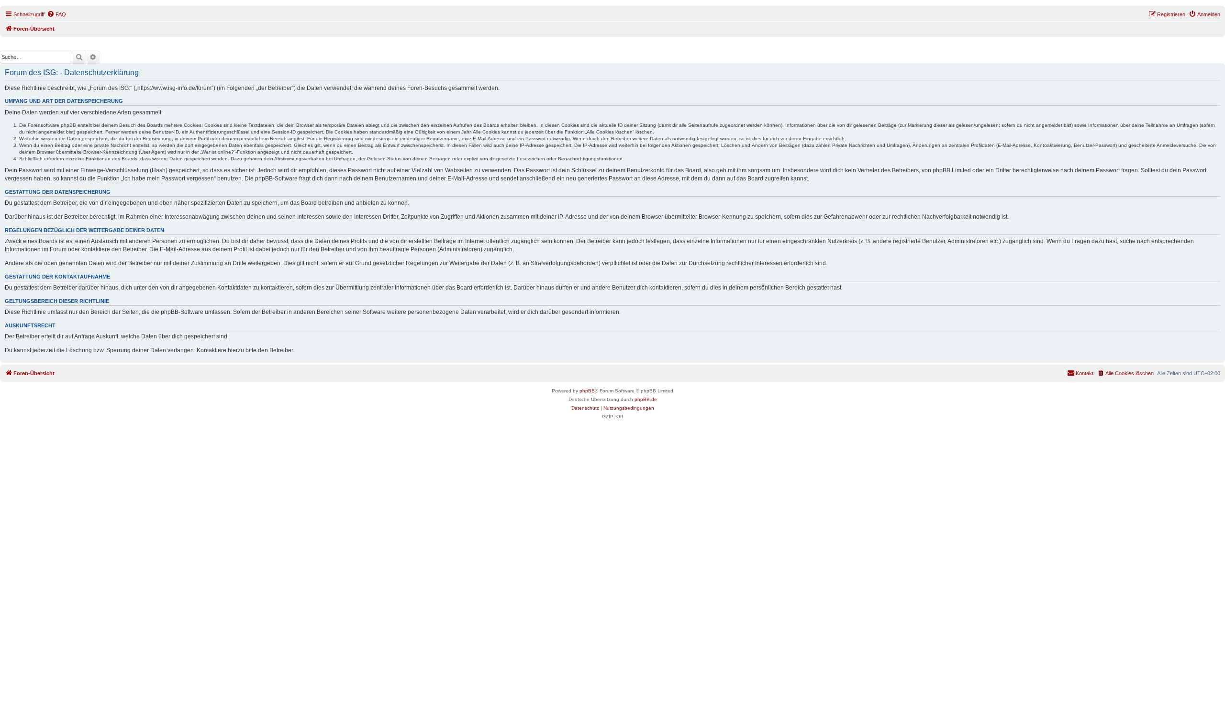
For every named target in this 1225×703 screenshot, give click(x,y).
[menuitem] (56, 14)
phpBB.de (646, 399)
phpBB (587, 390)
